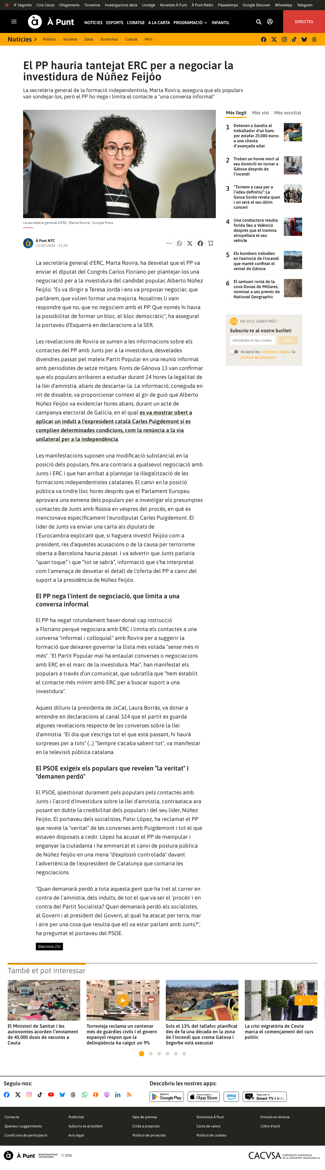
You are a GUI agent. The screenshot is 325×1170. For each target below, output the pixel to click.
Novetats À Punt (173, 5)
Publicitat (76, 1117)
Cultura (131, 39)
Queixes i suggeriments (23, 1126)
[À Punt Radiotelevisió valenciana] (31, 1155)
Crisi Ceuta (45, 5)
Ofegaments (69, 5)
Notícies (93, 22)
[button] (141, 1053)
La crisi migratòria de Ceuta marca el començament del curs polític (279, 1031)
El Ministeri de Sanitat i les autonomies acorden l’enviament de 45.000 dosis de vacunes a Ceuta (43, 1034)
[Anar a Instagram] (30, 1095)
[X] (274, 39)
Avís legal (76, 1135)
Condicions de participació (26, 1135)
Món (148, 39)
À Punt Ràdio (202, 5)
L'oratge (148, 5)
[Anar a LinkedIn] (118, 1095)
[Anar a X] (19, 1095)
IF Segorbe (23, 5)
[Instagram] (284, 39)
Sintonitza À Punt (210, 1117)
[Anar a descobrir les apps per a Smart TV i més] (265, 1097)
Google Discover (256, 5)
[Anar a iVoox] (96, 1095)
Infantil (220, 22)
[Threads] (314, 39)
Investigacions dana (121, 5)
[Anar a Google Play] (167, 1097)
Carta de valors (209, 1126)
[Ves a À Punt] (51, 22)
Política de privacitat (149, 1135)
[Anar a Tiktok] (41, 1095)
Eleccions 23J (49, 946)
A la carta (159, 22)
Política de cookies (211, 1135)
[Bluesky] (304, 39)
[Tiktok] (294, 39)
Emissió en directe (275, 1117)
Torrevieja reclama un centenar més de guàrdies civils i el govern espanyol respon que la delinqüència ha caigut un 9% (122, 1034)
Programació (188, 22)
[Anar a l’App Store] (204, 1097)
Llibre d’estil (270, 1126)
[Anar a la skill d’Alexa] (231, 1097)
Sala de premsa (145, 1117)
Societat (70, 39)
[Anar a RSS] (130, 1095)
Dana (89, 39)
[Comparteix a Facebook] (200, 243)
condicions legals (275, 352)
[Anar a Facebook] (7, 1095)
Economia (109, 39)
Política (49, 39)
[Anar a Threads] (74, 1095)
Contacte (12, 1117)
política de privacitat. (258, 357)
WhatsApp (283, 5)
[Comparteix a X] (190, 243)
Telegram (305, 5)
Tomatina (92, 5)
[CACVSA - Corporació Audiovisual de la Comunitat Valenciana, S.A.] (284, 1155)
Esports (114, 22)
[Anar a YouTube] (52, 1095)
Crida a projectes (146, 1126)
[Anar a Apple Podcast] (107, 1095)
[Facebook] (263, 39)
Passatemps (228, 5)
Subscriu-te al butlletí (86, 1126)
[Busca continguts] (259, 22)
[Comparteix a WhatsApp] (179, 243)
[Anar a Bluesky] (63, 1095)
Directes (304, 21)
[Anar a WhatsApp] (85, 1095)
